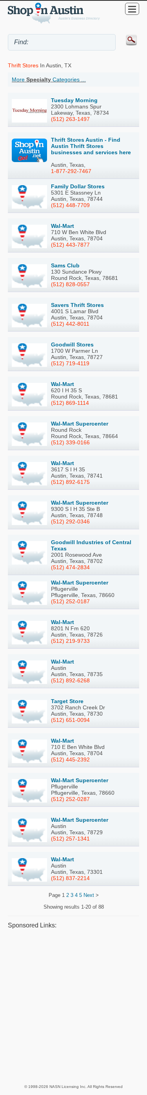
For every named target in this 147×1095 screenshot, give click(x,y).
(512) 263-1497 (70, 119)
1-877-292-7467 (71, 171)
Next (88, 895)
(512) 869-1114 (70, 403)
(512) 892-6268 (70, 680)
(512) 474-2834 (70, 567)
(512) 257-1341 (70, 838)
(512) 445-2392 (70, 759)
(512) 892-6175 (70, 482)
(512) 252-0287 (70, 799)
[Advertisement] (73, 1006)
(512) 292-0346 (70, 521)
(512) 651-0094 (70, 720)
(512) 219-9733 (70, 641)
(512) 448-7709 (70, 205)
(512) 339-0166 (70, 442)
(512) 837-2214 (70, 878)
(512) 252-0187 (70, 601)
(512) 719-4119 (70, 363)
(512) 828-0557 (70, 284)
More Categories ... (49, 79)
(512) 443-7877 (70, 245)
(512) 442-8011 (70, 324)
